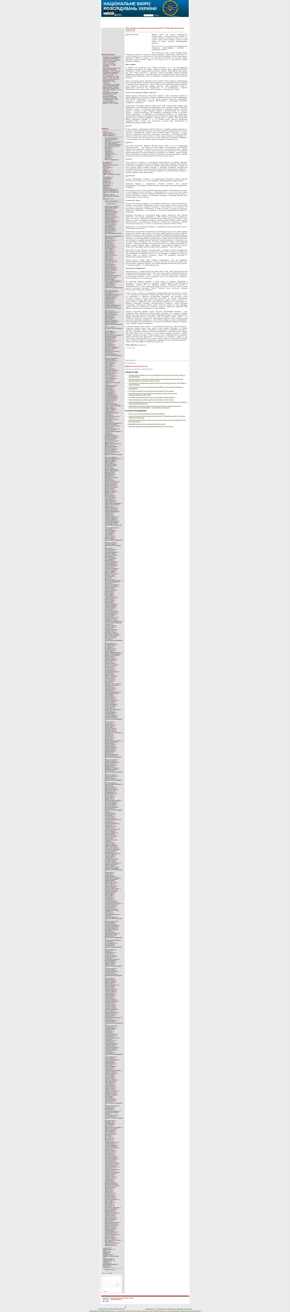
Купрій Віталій (109, 673)
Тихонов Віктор (109, 1084)
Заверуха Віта (109, 513)
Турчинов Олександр (111, 1105)
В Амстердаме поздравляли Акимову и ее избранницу (111, 72)
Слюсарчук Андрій (110, 1028)
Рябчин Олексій (109, 987)
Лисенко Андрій (109, 702)
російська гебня (107, 1254)
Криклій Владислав (110, 659)
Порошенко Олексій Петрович (113, 918)
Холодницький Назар (111, 1142)
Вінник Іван (108, 343)
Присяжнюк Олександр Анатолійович (111, 930)
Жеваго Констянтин (110, 508)
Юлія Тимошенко (110, 1217)
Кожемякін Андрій (110, 606)
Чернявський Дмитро (111, 1167)
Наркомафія (106, 188)
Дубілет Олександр (110, 483)
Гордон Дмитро (109, 411)
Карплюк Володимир (110, 561)
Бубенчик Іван (109, 316)
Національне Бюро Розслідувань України (122, 1298)
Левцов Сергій (109, 696)
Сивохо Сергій (109, 1010)
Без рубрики (106, 162)
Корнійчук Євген (109, 631)
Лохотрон (105, 184)
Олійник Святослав (110, 846)
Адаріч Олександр (110, 213)
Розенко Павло (109, 972)
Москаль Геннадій (110, 803)
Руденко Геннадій (110, 981)
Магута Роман (109, 738)
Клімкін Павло (109, 591)
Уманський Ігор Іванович (112, 1111)
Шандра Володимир (110, 1183)
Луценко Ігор (108, 723)
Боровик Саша (109, 304)
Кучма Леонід (108, 681)
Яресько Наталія (109, 1238)
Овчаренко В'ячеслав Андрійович (111, 840)
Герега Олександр (110, 376)
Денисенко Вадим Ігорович (112, 458)
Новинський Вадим (110, 833)
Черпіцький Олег (109, 1171)
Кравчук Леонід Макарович (112, 654)
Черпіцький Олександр (111, 1172)
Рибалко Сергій (109, 964)
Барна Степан (109, 257)
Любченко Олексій (110, 731)
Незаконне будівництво (109, 190)
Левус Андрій (108, 694)
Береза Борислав (110, 267)
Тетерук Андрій (109, 1076)
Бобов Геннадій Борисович (112, 281)
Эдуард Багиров (109, 1211)
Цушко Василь (109, 1154)
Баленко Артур (109, 245)
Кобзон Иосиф (109, 599)
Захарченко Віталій (110, 519)
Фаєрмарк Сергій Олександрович (110, 1122)
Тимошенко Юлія (110, 1080)
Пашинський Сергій (110, 886)
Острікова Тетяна (110, 860)
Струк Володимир (110, 1057)
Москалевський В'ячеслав (112, 800)
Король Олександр (110, 636)
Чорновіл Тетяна (109, 1176)
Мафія (105, 186)
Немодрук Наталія (110, 826)
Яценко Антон (109, 1244)
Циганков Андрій (109, 1150)
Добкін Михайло (109, 475)
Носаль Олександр (110, 835)
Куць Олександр (109, 679)
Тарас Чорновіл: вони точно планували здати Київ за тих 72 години (150, 400)
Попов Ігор (108, 916)
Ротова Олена (109, 978)
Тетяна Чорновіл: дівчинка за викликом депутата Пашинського (111, 80)
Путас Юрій (108, 941)
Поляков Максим (110, 907)
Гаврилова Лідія (109, 359)
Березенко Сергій (110, 268)
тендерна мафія (107, 1260)
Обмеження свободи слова (111, 192)
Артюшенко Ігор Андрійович (113, 236)
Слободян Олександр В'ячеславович (111, 1026)
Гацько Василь (109, 366)
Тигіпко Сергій (109, 1077)
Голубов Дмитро (109, 393)
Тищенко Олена (109, 1088)
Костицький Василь (110, 644)
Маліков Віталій (109, 746)
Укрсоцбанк (108, 157)
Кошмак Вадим (109, 651)
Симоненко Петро (110, 1013)
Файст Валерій (109, 1124)
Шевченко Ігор (109, 1195)
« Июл (105, 1291)
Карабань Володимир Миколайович (111, 555)
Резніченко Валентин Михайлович (111, 957)
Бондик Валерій (109, 298)
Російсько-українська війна (111, 1256)
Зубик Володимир (110, 530)
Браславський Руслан (111, 312)
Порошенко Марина (110, 917)
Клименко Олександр (111, 586)
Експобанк (108, 150)
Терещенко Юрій (109, 1072)
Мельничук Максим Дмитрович (114, 772)
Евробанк (107, 148)
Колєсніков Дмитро (110, 614)
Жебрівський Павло (110, 507)
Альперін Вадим (109, 219)
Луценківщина (107, 185)
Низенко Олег (109, 827)
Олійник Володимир (110, 845)
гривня (105, 169)
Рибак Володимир (110, 960)
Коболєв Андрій (109, 601)
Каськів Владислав (110, 563)
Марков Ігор (108, 753)
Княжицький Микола (110, 597)
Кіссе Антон (108, 583)
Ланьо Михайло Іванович (112, 692)
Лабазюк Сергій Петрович (112, 683)
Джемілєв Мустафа (110, 464)
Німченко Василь (110, 830)
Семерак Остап (109, 1002)
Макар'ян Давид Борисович (112, 740)
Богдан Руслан (109, 286)
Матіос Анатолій (109, 764)
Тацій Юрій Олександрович (112, 1070)
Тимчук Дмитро (109, 1082)
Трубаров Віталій (109, 1099)
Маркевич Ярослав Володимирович (110, 751)
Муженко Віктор (109, 808)
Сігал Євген (108, 1019)
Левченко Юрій (109, 698)
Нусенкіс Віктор (109, 837)
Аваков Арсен (109, 209)
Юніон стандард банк (111, 159)
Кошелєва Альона (110, 650)
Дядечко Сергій (109, 492)
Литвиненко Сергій (110, 705)
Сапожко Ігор (108, 997)
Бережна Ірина (109, 266)
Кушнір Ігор (108, 682)
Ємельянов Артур (110, 498)
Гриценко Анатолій (110, 424)
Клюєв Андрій (108, 594)
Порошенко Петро (110, 921)
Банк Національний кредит (112, 144)
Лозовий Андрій (109, 713)
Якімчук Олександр (110, 1228)
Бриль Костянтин (110, 313)
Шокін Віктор (108, 1206)
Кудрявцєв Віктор (110, 663)
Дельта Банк (108, 147)
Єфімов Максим (109, 502)
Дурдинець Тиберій (110, 491)
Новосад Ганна (109, 834)
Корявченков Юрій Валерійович (114, 640)
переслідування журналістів (111, 196)
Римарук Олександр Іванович (113, 966)
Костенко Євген (109, 643)
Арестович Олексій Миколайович (110, 231)
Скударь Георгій (109, 1021)
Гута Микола (108, 434)
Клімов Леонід (109, 593)
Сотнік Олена (108, 1042)
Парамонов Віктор (110, 876)
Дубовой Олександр (110, 487)
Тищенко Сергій (109, 1089)
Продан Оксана (109, 936)
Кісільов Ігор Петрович (111, 582)
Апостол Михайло (110, 224)
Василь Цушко (109, 333)
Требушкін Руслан (110, 1092)
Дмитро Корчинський (111, 469)
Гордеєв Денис (109, 407)
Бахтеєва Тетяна (110, 262)
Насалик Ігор (108, 821)
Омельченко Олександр (112, 849)
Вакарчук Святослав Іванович (113, 324)
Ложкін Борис (108, 711)
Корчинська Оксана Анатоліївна (110, 638)
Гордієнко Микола (110, 408)
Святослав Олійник (110, 1000)
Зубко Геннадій (109, 532)
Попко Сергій (108, 913)
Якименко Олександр (111, 1225)
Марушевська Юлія (110, 755)
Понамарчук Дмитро (111, 909)
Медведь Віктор (109, 766)
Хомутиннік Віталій (110, 1146)
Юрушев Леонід (109, 1219)
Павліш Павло (109, 872)
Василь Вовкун (109, 331)
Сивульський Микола (111, 1012)
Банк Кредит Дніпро (110, 143)
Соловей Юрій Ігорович (111, 1038)
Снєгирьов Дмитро (110, 1034)
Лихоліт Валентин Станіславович (110, 707)
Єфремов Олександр (111, 504)
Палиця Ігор (108, 873)
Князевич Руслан (110, 598)
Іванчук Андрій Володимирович (114, 540)
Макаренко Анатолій (110, 742)
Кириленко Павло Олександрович (110, 576)
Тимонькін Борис (110, 1078)
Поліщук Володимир (110, 905)
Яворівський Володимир (112, 1222)
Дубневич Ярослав (110, 485)
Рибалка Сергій (109, 963)
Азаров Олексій (109, 215)
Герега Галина (109, 374)
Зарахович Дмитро (110, 518)
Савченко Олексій (110, 991)
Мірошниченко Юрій (110, 789)
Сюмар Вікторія (109, 1062)
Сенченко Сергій (109, 1006)
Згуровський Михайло (111, 521)
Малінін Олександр (110, 747)
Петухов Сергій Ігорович (112, 888)
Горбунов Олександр (111, 404)
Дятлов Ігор (108, 494)
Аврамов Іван (109, 210)
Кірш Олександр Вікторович (113, 580)
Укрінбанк (107, 155)
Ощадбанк (108, 151)
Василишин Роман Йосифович (113, 328)
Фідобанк (107, 158)
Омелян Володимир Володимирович (110, 851)
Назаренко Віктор (110, 818)
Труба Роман (108, 1097)
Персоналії (106, 198)
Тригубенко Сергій (110, 1093)
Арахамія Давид (109, 228)
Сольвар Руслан (109, 1040)
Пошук (156, 15)
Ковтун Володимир (110, 603)
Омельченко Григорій (111, 848)
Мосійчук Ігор (108, 799)
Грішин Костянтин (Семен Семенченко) (112, 426)
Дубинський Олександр (111, 481)
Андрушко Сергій (110, 222)
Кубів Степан (108, 662)
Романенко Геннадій (110, 974)
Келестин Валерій (110, 570)
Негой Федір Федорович (111, 823)
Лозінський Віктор (110, 712)
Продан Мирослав (110, 934)
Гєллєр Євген (109, 380)
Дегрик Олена (109, 442)
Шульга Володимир (110, 1209)
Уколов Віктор (109, 1110)
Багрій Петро (108, 241)
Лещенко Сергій (109, 701)
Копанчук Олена (109, 625)
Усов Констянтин (109, 1116)
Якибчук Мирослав (110, 1223)
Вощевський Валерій (111, 358)
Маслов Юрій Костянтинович (113, 757)
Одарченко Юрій (109, 844)
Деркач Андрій (109, 462)
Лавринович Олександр (111, 685)
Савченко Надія (109, 990)
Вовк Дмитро (108, 350)
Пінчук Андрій (109, 895)
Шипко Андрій (109, 1200)
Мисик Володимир (110, 783)
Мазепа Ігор (108, 739)
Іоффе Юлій (108, 548)
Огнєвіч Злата (109, 842)
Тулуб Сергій (108, 1101)
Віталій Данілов (109, 344)
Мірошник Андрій (109, 787)
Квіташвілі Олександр (111, 568)
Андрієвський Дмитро (111, 221)
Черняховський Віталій (111, 1169)
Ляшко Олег (108, 735)
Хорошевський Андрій (111, 1148)
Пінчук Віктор (108, 897)
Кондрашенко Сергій (110, 620)
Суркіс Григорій (109, 1061)
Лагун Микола (109, 686)
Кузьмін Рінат (108, 667)
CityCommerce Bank (110, 138)
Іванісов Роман (109, 537)
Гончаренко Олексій (110, 397)
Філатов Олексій (109, 1133)
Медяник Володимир (111, 769)
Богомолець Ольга (110, 290)
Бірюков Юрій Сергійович (112, 275)
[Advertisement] (145, 22)
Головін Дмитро (109, 392)
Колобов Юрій (109, 616)
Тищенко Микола (110, 1086)
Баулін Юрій (108, 259)
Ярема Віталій (109, 1236)
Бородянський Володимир (112, 305)
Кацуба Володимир (110, 564)
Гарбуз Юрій (108, 365)
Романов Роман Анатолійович (113, 975)
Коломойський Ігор (110, 617)
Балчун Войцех (109, 251)
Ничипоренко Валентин (111, 829)
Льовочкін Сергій (109, 728)
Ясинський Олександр (111, 1242)
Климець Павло (109, 587)
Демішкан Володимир (111, 446)
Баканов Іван (108, 243)
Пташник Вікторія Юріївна (112, 940)
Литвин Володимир (110, 704)
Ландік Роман (108, 690)
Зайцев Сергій (109, 515)
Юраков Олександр (110, 1218)
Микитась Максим (110, 778)
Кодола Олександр (110, 605)
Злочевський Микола (111, 527)
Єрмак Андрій (109, 499)
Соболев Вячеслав (110, 1035)
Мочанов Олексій (110, 804)
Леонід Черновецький (111, 700)
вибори (105, 166)
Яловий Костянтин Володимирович (110, 1230)
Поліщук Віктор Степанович (113, 903)
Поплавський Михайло (111, 914)
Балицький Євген (110, 247)
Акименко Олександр (111, 217)
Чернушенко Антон (110, 1165)
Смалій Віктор (109, 1029)
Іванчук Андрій (109, 538)
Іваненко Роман (109, 536)
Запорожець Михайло (111, 517)
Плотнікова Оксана (110, 901)
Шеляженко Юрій (110, 1196)
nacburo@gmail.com (116, 1299)
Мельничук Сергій (110, 774)
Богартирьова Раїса (110, 282)
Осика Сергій (108, 857)
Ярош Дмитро (109, 1241)
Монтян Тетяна (109, 796)
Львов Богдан (109, 727)
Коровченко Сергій (110, 632)
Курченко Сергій (109, 677)
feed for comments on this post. (136, 366)
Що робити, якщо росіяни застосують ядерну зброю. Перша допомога (151, 397)
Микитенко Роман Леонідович (113, 780)
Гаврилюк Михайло (110, 361)
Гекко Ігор (107, 367)
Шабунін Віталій (109, 1181)
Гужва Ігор (108, 432)
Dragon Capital (107, 132)
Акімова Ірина (109, 218)
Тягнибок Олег (109, 1107)
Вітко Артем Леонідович (111, 347)
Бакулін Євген (109, 244)
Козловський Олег (110, 610)
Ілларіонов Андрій (110, 544)
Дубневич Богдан (110, 484)
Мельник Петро (109, 770)
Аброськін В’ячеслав (111, 207)
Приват (105, 1250)
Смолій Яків (108, 1032)
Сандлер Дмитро (109, 996)
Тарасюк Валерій (110, 1066)
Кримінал (105, 181)
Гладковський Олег (110, 385)
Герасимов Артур (110, 371)
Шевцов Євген (109, 1192)
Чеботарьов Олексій (110, 1157)
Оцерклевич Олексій (111, 864)
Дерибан (105, 171)
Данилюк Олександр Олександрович (110, 439)
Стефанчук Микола (110, 1048)
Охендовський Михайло (112, 863)
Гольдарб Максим (110, 394)
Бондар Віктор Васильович (112, 294)
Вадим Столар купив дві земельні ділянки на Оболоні (146, 414)
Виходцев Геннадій (110, 340)
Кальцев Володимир (110, 552)
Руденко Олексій (109, 982)
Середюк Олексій (110, 1008)
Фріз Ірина (108, 1135)
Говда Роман (108, 389)
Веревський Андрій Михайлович (110, 338)
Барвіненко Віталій (110, 255)
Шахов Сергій (109, 1188)
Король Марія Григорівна (112, 635)
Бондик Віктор (109, 300)
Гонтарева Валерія (110, 396)
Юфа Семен (108, 1221)
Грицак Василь (109, 422)
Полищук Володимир (111, 902)
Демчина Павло (109, 450)
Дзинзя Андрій (109, 468)
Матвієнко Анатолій (110, 759)
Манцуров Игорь (109, 749)
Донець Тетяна (109, 480)
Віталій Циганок (109, 346)
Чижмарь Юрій (109, 1175)
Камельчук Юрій (109, 553)
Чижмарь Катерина (110, 1173)
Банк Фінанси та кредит (111, 146)
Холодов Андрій (109, 1143)
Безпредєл (106, 163)
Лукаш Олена (109, 721)
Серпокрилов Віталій (111, 1009)
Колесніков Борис (110, 613)
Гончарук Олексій (110, 400)
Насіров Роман (109, 822)
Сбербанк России (110, 154)
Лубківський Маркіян (111, 716)
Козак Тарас (108, 609)
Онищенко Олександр (111, 853)
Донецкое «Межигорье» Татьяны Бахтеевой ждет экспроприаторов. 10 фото (110, 98)
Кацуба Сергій (109, 567)
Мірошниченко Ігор (110, 788)
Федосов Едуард (109, 1130)
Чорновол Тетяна (110, 1177)
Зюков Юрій (108, 534)
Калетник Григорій (110, 549)
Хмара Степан (109, 1141)
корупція (105, 179)
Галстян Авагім (109, 363)
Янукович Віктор (109, 1233)
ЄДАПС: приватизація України (111, 174)
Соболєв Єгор (109, 1036)
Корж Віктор (108, 628)
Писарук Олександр (110, 891)
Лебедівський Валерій (111, 693)
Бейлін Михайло (109, 264)
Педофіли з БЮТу (108, 194)
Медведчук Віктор (110, 765)
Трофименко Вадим (110, 1095)
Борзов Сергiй (109, 301)
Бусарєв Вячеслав (110, 320)
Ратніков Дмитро (109, 952)
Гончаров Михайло (110, 399)
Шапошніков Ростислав (111, 1185)
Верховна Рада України (109, 165)
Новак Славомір (109, 831)
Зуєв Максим (108, 533)
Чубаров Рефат (109, 1179)
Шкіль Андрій (108, 1203)
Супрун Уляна (109, 1058)
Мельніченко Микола (111, 776)
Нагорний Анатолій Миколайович (110, 814)
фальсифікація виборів (109, 1264)
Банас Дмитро (109, 252)
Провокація (106, 1252)
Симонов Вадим (109, 1015)
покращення (106, 1248)
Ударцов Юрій (109, 1108)
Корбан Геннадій (109, 627)
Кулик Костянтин (109, 669)
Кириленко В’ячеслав (111, 574)
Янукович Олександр (111, 1234)
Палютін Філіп (108, 875)
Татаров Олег (109, 1069)
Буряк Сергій (108, 319)
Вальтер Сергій (109, 327)
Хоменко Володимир (111, 1145)
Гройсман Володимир (111, 428)
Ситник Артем (109, 1016)
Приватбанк (108, 153)
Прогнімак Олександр (111, 933)
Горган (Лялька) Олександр (113, 405)
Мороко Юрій (108, 797)
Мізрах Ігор (108, 785)
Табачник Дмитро (110, 1063)
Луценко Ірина (109, 724)
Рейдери (105, 1253)
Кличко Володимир (110, 590)
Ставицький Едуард (110, 1043)
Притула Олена (109, 932)
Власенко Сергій (109, 348)
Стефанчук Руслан (110, 1050)
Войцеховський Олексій (111, 351)
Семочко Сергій (109, 1004)
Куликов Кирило (109, 670)
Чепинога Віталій (109, 1160)
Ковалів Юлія (108, 602)
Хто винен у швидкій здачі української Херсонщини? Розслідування (151, 391)
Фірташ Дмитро (109, 1134)
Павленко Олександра (111, 868)
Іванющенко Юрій (110, 542)
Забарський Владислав (111, 511)
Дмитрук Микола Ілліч (111, 470)
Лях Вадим (108, 734)
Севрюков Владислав (111, 1001)
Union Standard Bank (110, 139)
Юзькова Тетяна (109, 1214)
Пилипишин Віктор (110, 890)
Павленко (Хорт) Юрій (111, 867)
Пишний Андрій (109, 892)
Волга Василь (109, 352)
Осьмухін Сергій (109, 861)
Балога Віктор (109, 249)
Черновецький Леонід (111, 1162)
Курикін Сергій (109, 674)
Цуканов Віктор (109, 1153)
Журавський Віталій (110, 510)
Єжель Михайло (109, 496)
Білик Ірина (108, 274)
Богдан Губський (109, 285)
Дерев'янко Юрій (109, 461)
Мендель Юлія (109, 777)
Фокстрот (105, 1265)
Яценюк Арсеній (109, 1245)
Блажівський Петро (110, 276)
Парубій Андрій (109, 880)
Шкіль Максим (109, 1204)
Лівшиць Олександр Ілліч (112, 709)
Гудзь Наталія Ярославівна (112, 431)
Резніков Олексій (110, 955)
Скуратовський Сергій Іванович (114, 1023)
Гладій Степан (109, 381)
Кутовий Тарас (107, 182)
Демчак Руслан (109, 447)
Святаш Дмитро (109, 998)
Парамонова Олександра (112, 878)
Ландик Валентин (110, 689)
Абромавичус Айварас (111, 206)
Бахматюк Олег (109, 260)
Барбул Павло (109, 253)
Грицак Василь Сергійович (112, 423)
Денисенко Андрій (110, 457)
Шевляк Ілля (108, 1191)
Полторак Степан (110, 906)
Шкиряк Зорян (109, 1202)
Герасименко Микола (111, 370)
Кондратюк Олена (110, 618)
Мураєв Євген (109, 812)
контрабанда (106, 178)
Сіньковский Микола (110, 1020)
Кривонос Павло (109, 658)
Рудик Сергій (108, 983)
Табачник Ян (108, 1065)
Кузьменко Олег (109, 666)
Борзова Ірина (111, 203)
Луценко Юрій (109, 726)
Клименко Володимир (111, 584)
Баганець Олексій (110, 240)
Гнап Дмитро (108, 388)
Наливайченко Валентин (112, 819)
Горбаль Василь (109, 403)
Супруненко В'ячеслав (111, 1059)
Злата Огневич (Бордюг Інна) (113, 525)
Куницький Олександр (111, 671)
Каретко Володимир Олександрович (110, 558)
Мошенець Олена (110, 806)
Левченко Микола (110, 697)
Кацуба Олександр (110, 565)
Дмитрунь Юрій (109, 472)
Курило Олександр (110, 675)
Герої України (107, 167)
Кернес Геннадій (109, 571)
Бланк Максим (109, 278)
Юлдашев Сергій (109, 1215)
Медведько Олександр (111, 768)
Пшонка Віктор (109, 945)
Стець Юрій (108, 1051)
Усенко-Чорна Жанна (111, 1115)
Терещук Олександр (110, 1073)
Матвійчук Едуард (110, 761)
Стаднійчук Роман (110, 1044)
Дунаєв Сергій (109, 489)
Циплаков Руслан (110, 1152)
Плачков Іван (108, 899)
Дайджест (106, 170)
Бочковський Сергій (110, 306)
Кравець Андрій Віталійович (113, 652)
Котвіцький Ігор (109, 648)
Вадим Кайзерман (110, 323)
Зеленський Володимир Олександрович (111, 523)
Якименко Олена (110, 1226)
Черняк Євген (109, 1168)
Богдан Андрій (109, 283)
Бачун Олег (108, 263)
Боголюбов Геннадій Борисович (114, 287)
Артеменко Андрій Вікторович (113, 233)
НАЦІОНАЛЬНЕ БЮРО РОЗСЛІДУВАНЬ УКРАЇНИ (130, 6)
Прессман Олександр (111, 925)
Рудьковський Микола (111, 985)
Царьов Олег (108, 1149)
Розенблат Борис (110, 970)
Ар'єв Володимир (110, 225)
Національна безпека (109, 189)
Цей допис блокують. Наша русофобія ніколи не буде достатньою (150, 426)
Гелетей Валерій (109, 369)
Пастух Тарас (109, 884)
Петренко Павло (109, 887)
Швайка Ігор (108, 1190)
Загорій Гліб (108, 514)
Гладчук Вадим (109, 386)
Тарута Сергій (109, 1067)
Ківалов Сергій (109, 579)
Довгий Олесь (109, 476)
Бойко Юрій (108, 293)
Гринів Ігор (108, 420)
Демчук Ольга (109, 453)
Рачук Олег (108, 953)
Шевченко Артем (110, 1194)
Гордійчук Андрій (109, 409)
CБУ (104, 131)
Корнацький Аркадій (110, 629)
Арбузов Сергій (109, 229)
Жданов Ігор (108, 506)
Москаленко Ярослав (111, 802)
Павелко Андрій (109, 865)
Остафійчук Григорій (111, 859)
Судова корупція (107, 1259)
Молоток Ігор (108, 795)
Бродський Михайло (110, 314)
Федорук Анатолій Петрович (113, 1127)
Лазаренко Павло (110, 688)
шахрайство (106, 1267)
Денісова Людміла (110, 460)
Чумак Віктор (108, 1180)
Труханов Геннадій (110, 1100)
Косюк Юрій (108, 647)
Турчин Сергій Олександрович (113, 1103)
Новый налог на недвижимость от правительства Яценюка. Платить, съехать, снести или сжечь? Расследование (112, 59)
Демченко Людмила (110, 449)
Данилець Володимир (111, 437)
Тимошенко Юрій (110, 1081)
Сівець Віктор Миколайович (113, 1017)
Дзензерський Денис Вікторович (111, 466)
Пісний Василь (109, 898)
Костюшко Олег (109, 646)
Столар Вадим (109, 1053)
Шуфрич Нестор (109, 1210)
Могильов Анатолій (110, 793)
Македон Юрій (109, 743)
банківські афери (108, 135)
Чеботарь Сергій (109, 1156)
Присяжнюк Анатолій (111, 926)
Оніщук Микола (109, 856)
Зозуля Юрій (108, 529)
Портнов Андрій (109, 922)
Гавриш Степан (109, 362)
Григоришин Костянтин (111, 416)
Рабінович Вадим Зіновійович (113, 947)
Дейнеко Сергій (109, 445)
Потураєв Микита (110, 924)
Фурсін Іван (108, 1139)
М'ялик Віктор (108, 736)
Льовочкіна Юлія (109, 730)
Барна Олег (108, 256)
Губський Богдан (109, 430)
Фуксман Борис (109, 1138)
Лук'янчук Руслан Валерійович (113, 719)
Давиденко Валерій (110, 435)
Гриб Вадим (108, 415)
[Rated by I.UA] (129, 1309)
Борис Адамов (109, 302)
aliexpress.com (109, 1269)
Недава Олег (108, 825)
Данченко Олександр (111, 441)
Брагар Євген (108, 310)
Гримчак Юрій (109, 418)
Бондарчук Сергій (110, 297)
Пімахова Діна (109, 894)
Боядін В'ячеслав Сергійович (113, 308)
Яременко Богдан (110, 1237)
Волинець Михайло (110, 354)
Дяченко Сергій (109, 495)
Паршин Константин (110, 883)
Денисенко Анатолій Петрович (113, 454)
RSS (119, 15)
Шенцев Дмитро (109, 1198)
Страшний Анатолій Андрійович (114, 1054)
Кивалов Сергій (109, 572)
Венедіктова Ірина (110, 336)
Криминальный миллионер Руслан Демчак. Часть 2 (110, 93)
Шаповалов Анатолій (111, 1184)
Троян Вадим (108, 1096)
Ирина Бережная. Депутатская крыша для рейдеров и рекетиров (112, 69)
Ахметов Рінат (109, 237)
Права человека (107, 1249)
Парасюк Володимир (111, 879)
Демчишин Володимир (111, 451)
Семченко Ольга (109, 1005)
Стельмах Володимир (111, 1047)
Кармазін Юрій (109, 560)
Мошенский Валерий (111, 807)
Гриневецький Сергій (111, 419)
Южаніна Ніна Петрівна (111, 1213)
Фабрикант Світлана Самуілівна (114, 1118)
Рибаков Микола (109, 962)
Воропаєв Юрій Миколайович (113, 355)
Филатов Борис (109, 1131)
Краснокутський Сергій (111, 655)
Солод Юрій (108, 1039)
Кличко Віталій (109, 589)
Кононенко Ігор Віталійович (112, 621)
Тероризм (106, 1261)
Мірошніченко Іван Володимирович (110, 791)
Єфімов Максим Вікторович (113, 503)
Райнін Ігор (108, 951)
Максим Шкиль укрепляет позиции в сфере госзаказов (146, 424)
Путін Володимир (110, 943)
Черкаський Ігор (109, 1161)
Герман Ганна (109, 377)
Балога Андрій (109, 248)
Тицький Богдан (109, 1085)
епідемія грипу (107, 173)
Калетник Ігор (108, 551)
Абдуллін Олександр (111, 201)
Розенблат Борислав (111, 971)
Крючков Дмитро (109, 660)
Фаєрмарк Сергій (110, 1120)
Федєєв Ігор (108, 1126)
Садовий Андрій (109, 994)
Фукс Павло (108, 1137)
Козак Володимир (110, 608)
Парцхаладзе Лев (110, 882)
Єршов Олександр (110, 500)
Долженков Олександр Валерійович (111, 478)
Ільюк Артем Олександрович (113, 545)
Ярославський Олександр (112, 1240)
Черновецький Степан (111, 1164)
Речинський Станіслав (111, 959)
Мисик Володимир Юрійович (113, 784)
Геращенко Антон (110, 373)
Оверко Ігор (108, 838)
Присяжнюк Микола (110, 928)
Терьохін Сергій (109, 1074)
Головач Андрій (109, 390)
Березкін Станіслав (110, 270)
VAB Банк (107, 140)
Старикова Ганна (110, 1046)
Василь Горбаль (109, 332)
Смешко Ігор (108, 1031)
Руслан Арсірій (109, 986)
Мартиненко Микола (110, 754)
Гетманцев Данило (110, 378)
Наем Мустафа (109, 816)
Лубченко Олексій (110, 717)
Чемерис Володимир (111, 1158)
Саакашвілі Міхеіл (110, 989)
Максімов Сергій (109, 745)
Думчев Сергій (109, 488)
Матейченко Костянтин (111, 762)
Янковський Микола (110, 1232)
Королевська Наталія (111, 633)
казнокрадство (107, 177)
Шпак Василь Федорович (112, 1207)
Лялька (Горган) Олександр (113, 732)
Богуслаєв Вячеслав (111, 291)
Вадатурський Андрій (111, 321)
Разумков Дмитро (110, 949)
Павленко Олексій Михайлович (114, 869)
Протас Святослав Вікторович (113, 937)
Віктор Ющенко (109, 342)
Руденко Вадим (109, 979)
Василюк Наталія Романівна (113, 335)
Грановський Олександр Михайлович (112, 413)
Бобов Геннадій (109, 279)
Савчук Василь (109, 993)
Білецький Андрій (110, 272)
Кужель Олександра (110, 664)
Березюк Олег (109, 271)
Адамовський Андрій (111, 211)
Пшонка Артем (109, 944)
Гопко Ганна (108, 401)
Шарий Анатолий (109, 1187)
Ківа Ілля (107, 578)
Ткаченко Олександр (111, 1091)
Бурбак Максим (109, 317)
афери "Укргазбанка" (109, 134)
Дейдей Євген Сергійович (112, 443)
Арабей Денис (109, 226)
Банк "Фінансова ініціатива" (112, 142)
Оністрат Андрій (109, 854)
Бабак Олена (108, 238)
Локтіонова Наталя (110, 715)
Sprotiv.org (142, 345)
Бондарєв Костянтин (111, 295)
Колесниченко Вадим (111, 612)
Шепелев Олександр (111, 1199)
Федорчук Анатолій (110, 1129)
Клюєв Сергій (108, 595)
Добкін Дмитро (109, 473)
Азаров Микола (109, 214)
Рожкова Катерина (110, 968)
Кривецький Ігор (109, 656)
